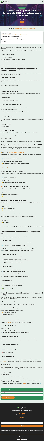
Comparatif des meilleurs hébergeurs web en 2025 (11, 36)
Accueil (10, 28)
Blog (13, 28)
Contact (27, 414)
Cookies (25, 437)
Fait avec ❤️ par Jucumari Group (22, 439)
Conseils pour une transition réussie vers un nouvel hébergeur (13, 39)
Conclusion (3, 41)
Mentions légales (20, 437)
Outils (22, 414)
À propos (20, 414)
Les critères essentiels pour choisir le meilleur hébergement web (14, 34)
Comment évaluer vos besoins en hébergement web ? (12, 38)
